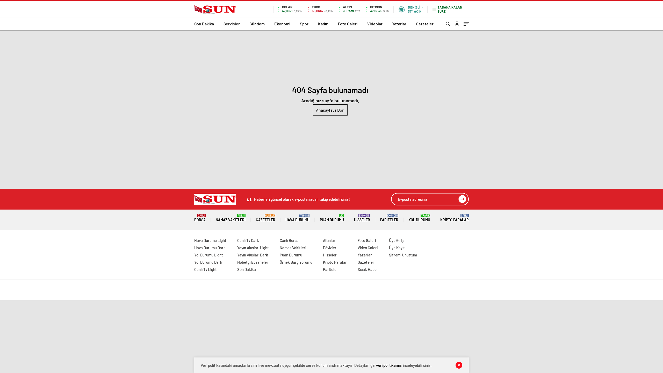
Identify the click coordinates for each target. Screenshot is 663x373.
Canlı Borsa (289, 240)
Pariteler (389, 218)
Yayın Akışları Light (253, 247)
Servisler (232, 23)
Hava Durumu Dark (210, 247)
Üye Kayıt (397, 247)
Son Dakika (204, 23)
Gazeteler (425, 23)
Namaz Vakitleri (231, 218)
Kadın (323, 23)
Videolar (375, 23)
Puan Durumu (332, 218)
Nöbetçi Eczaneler (252, 262)
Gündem (257, 23)
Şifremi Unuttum (403, 255)
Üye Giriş (396, 240)
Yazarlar (399, 23)
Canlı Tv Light (205, 269)
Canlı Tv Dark (248, 240)
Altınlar (329, 240)
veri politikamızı (389, 365)
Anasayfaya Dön (330, 109)
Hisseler (362, 218)
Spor (304, 23)
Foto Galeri (348, 23)
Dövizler (329, 247)
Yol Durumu (419, 218)
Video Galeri (368, 247)
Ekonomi (282, 23)
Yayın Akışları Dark (252, 255)
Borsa (200, 218)
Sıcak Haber (368, 269)
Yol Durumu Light (208, 255)
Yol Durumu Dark (208, 262)
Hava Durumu (297, 218)
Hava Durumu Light (210, 240)
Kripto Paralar (454, 218)
